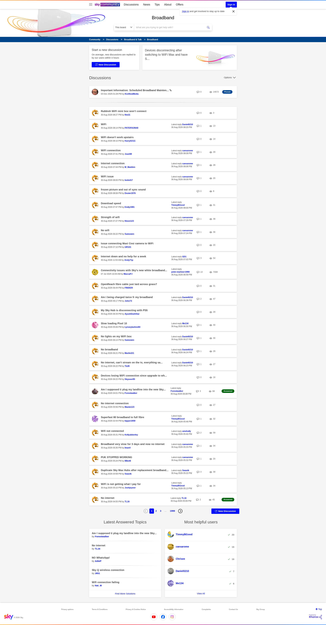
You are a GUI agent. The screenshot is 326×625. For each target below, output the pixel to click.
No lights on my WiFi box (116, 336)
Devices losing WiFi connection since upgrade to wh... (134, 375)
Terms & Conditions (99, 609)
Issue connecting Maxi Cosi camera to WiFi (127, 243)
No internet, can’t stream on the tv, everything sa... (132, 362)
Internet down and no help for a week (123, 256)
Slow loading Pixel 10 (114, 323)
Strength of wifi (110, 217)
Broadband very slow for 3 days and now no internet (133, 444)
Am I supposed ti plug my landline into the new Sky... (133, 389)
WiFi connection (111, 150)
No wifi (105, 230)
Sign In (231, 4)
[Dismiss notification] (234, 11)
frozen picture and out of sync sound (123, 189)
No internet (107, 498)
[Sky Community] (107, 4)
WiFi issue (107, 176)
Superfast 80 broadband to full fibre (122, 417)
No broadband (109, 349)
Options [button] (228, 77)
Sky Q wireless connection (108, 570)
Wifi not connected (112, 431)
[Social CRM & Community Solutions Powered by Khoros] (315, 616)
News (146, 4)
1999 (172, 511)
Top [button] (320, 609)
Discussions (131, 4)
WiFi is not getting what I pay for (121, 484)
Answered (228, 391)
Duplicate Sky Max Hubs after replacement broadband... (134, 470)
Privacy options (67, 609)
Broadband (163, 17)
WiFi (103, 124)
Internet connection (113, 163)
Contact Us (233, 609)
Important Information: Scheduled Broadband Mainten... (135, 90)
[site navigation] (90, 4)
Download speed (111, 203)
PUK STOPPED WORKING (116, 457)
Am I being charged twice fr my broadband (127, 297)
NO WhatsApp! (101, 557)
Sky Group (260, 609)
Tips (157, 4)
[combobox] (169, 27)
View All (201, 593)
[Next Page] (180, 511)
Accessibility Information (173, 609)
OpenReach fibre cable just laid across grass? (129, 284)
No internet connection (115, 403)
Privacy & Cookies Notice (136, 609)
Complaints (206, 609)
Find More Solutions (125, 593)
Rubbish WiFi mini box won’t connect (123, 111)
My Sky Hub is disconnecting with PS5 (124, 310)
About (167, 4)
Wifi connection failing (105, 582)
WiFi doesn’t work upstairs (117, 137)
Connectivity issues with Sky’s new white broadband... (134, 270)
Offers (179, 4)
